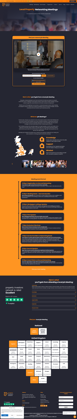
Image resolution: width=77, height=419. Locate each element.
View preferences (19, 415)
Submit (65, 407)
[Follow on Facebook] (41, 405)
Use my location (50, 75)
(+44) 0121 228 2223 (25, 403)
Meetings (31, 4)
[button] (22, 407)
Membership (36, 4)
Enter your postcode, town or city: (38, 73)
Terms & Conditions (44, 400)
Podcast (68, 4)
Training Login (43, 397)
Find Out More (72, 1)
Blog (64, 4)
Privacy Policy (12, 417)
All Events (72, 4)
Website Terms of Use (44, 402)
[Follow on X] (43, 405)
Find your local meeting (38, 269)
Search (43, 75)
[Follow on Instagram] (46, 405)
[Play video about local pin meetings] (38, 54)
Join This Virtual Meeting (38, 83)
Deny (12, 415)
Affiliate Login (43, 395)
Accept (5, 415)
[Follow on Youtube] (44, 405)
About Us (42, 394)
